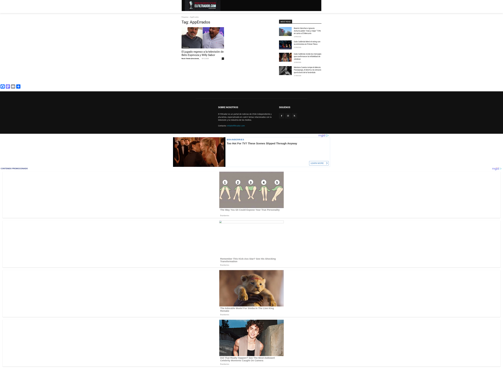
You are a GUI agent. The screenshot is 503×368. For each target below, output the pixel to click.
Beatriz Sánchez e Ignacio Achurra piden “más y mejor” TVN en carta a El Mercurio (307, 30)
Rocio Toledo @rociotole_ (191, 58)
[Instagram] (288, 115)
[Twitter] (294, 115)
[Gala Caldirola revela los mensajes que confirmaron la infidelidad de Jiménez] (285, 57)
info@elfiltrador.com (236, 125)
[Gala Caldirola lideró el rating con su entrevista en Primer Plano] (285, 44)
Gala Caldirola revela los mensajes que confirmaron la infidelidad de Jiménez (307, 56)
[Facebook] (281, 115)
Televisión (185, 47)
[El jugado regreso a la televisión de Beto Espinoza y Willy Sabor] (203, 37)
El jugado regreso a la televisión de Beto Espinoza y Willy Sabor (203, 53)
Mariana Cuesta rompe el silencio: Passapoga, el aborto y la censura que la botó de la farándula (307, 69)
